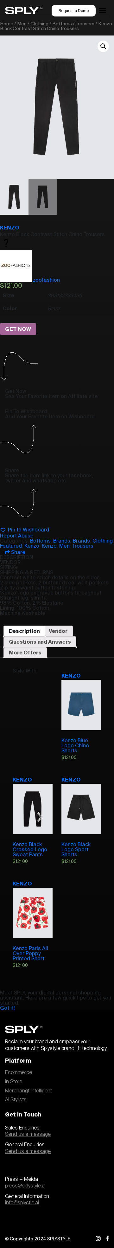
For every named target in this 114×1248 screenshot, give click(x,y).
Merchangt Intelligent (28, 1091)
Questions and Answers (40, 642)
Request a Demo (74, 11)
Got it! (7, 1008)
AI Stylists (16, 1100)
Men (22, 23)
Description (24, 631)
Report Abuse (17, 535)
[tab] (24, 631)
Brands (61, 541)
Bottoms (62, 23)
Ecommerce (18, 1072)
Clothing (39, 23)
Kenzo (9, 227)
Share (17, 552)
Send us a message (28, 1134)
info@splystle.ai (22, 1203)
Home (6, 23)
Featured (11, 546)
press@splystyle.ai (25, 1186)
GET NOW (18, 329)
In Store (13, 1081)
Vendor (58, 631)
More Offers (25, 652)
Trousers (85, 23)
